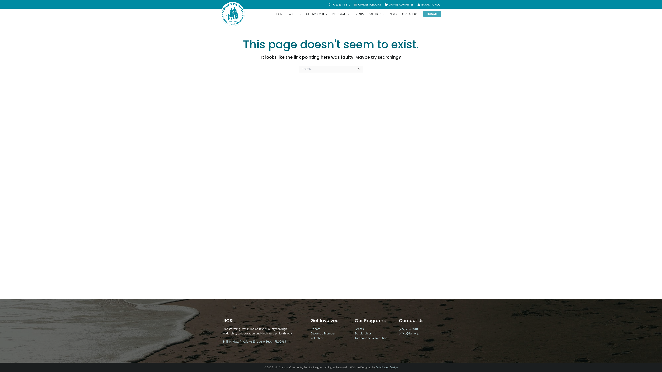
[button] (299, 14)
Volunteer (317, 338)
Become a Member (323, 333)
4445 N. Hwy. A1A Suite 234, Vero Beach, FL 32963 (254, 341)
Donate (315, 329)
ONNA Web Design (387, 367)
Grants (359, 329)
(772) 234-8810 (408, 329)
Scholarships (363, 333)
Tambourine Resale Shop (371, 338)
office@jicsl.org (409, 333)
